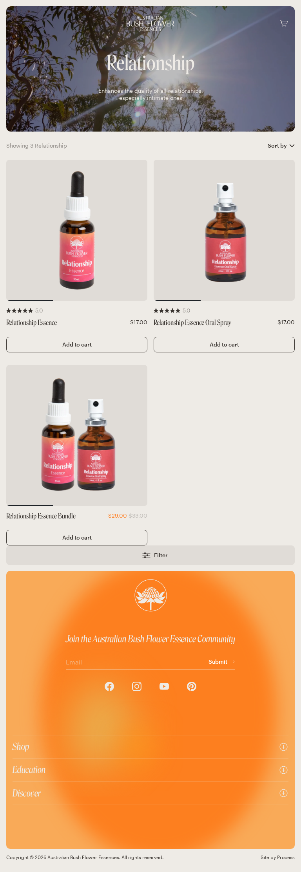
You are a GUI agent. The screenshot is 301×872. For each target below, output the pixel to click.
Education (29, 769)
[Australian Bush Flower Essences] (150, 23)
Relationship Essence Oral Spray (192, 323)
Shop (21, 746)
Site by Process (278, 857)
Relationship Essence (31, 323)
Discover (27, 793)
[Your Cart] (283, 23)
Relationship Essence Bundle (41, 516)
